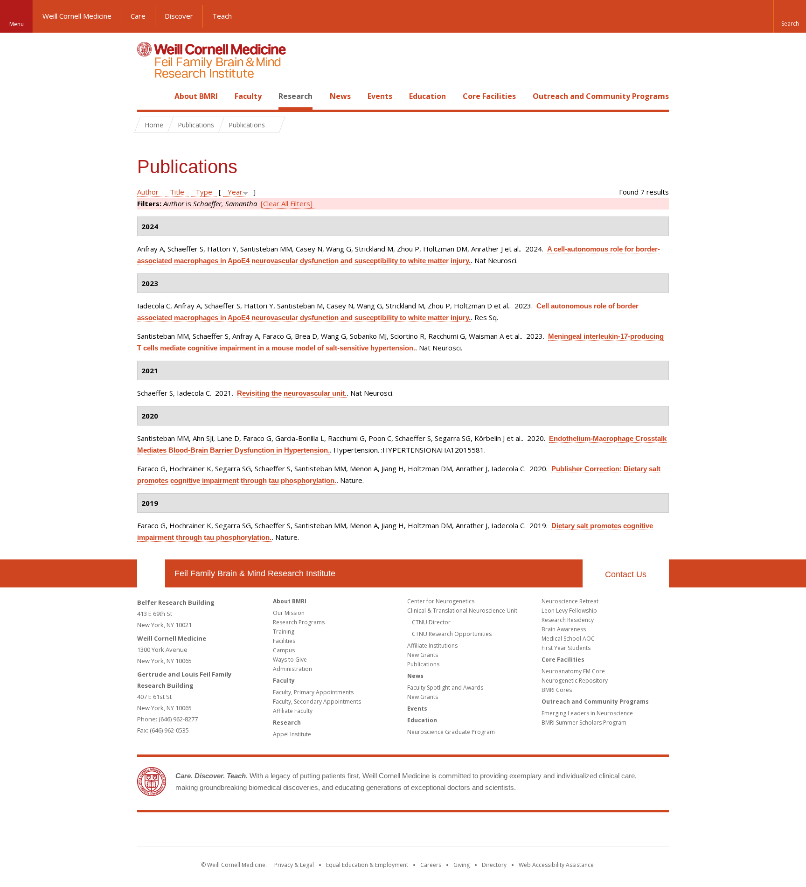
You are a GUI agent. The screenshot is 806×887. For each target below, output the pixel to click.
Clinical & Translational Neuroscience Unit (462, 611)
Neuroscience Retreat (570, 601)
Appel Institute (292, 734)
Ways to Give (290, 660)
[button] (789, 16)
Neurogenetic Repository (575, 680)
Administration (292, 669)
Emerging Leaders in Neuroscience (587, 713)
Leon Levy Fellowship (569, 611)
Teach (222, 16)
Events (380, 96)
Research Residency (568, 620)
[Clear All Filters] (287, 203)
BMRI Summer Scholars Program (584, 722)
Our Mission (289, 613)
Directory (494, 865)
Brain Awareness (564, 629)
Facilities (284, 641)
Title (177, 191)
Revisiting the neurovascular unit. (292, 393)
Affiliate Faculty (293, 711)
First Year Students (566, 648)
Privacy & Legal (294, 865)
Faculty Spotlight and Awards (445, 687)
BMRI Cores (557, 690)
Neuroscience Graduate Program (451, 732)
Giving (461, 865)
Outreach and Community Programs (601, 96)
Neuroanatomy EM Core (573, 671)
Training (283, 632)
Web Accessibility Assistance (556, 865)
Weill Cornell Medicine (76, 16)
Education (427, 96)
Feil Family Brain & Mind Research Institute (254, 573)
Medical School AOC (568, 639)
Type (203, 191)
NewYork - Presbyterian (481, 831)
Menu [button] (16, 24)
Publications (423, 664)
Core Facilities (489, 96)
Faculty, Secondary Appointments (317, 701)
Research (295, 96)
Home (147, 96)
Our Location (151, 573)
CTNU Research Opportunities (452, 634)
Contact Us (625, 574)
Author (148, 191)
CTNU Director (431, 622)
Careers (430, 865)
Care (138, 16)
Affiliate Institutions (432, 646)
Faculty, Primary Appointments (313, 692)
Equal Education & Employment (367, 865)
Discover (179, 16)
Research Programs (299, 622)
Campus (284, 650)
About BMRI (196, 96)
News (340, 96)
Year (235, 191)
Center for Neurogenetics (440, 601)
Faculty (248, 96)
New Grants (422, 655)
